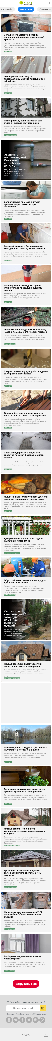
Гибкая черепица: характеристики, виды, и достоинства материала (23, 665)
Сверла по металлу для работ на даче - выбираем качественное (26, 372)
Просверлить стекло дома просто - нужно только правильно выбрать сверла (23, 287)
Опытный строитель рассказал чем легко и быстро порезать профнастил (25, 414)
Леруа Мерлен (9, 971)
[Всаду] (26, 3)
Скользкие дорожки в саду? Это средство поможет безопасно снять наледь (23, 455)
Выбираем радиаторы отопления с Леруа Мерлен (23, 957)
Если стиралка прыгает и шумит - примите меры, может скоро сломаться (22, 204)
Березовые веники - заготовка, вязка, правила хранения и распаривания (25, 790)
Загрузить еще (26, 983)
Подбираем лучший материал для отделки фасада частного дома (23, 122)
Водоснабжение (9, 344)
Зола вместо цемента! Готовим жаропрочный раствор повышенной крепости (24, 37)
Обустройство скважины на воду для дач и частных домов (25, 581)
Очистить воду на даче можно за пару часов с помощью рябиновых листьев (25, 330)
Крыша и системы (10, 887)
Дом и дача (26, 9)
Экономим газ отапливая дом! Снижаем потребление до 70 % (15, 160)
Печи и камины (9, 929)
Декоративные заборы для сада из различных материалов (23, 539)
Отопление (8, 260)
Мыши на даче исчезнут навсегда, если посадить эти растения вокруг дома (25, 498)
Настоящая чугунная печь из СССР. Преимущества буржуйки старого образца (23, 914)
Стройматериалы (10, 135)
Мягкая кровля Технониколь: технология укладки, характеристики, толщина (24, 831)
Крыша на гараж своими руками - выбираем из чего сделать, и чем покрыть (22, 872)
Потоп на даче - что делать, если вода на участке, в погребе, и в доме (25, 748)
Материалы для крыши (12, 678)
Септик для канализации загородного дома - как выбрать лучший (13, 618)
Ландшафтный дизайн (11, 553)
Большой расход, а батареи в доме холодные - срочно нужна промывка (24, 247)
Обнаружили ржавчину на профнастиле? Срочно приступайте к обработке (24, 78)
